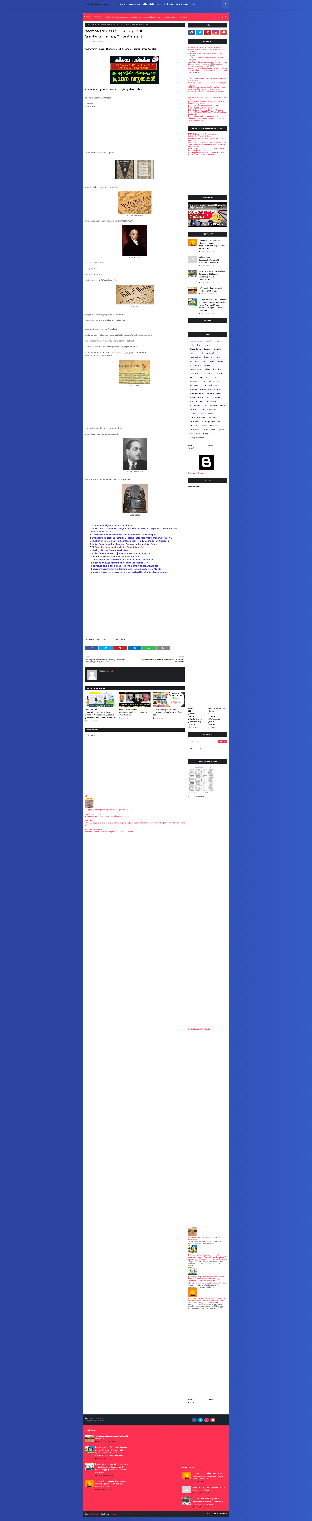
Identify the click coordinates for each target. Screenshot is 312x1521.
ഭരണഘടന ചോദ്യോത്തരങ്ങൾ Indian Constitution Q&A (120, 563)
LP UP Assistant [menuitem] (182, 4)
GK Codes (198, 365)
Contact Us (223, 1514)
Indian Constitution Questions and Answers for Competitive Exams (124, 544)
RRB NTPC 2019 (90, 798)
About (210, 445)
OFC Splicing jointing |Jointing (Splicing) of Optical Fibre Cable (109, 810)
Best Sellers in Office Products (200, 1029)
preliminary (193, 413)
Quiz (197, 426)
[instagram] (215, 32)
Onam (205, 405)
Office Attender (195, 405)
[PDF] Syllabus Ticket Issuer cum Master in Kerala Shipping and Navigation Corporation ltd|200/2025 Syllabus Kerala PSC (207, 118)
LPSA (116, 640)
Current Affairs (211, 353)
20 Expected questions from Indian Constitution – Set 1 (119, 547)
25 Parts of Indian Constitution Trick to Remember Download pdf (124, 534)
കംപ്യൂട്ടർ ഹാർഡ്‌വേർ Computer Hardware (205, 58)
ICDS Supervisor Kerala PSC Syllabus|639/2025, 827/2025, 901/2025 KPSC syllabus (206, 154)
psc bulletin (213, 417)
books (192, 345)
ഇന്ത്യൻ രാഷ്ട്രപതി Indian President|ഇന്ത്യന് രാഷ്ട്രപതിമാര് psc (125, 566)
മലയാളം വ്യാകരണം (197, 438)
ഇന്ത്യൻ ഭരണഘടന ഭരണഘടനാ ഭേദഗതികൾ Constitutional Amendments (130, 572)
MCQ (191, 401)
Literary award (195, 385)
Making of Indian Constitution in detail (110, 550)
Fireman (203, 361)
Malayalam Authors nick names (210, 389)
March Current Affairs (213, 397)
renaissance (214, 426)
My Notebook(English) (93, 829)
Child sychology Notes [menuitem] (152, 4)
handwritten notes (196, 369)
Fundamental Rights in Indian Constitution (112, 525)
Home (88, 25)
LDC (104, 640)
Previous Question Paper (198, 417)
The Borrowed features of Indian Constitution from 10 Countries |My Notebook (130, 541)
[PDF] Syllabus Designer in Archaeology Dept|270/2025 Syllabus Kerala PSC (203, 107)
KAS (98, 640)
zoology (205, 434)
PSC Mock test (194, 421)
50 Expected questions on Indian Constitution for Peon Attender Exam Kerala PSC (132, 538)
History (207, 369)
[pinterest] (207, 32)
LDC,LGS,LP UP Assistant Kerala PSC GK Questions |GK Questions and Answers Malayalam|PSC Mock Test (132, 17)
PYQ (191, 426)
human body (217, 369)
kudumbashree (195, 381)
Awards (208, 341)
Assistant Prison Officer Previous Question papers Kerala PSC (108, 816)
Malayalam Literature (214, 393)
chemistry (208, 345)
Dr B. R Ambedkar (131, 556)
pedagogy (213, 405)
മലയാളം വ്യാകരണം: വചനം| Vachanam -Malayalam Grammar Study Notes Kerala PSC (205, 48)
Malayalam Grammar (197, 393)
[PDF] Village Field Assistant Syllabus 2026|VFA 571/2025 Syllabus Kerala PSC (206, 150)
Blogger (114, 1514)
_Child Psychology (194, 722)
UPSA (123, 640)
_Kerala (211, 711)
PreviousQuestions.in (93, 814)
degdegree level (195, 357)
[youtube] (223, 32)
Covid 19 (200, 353)
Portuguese (193, 409)
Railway (204, 426)
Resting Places (194, 430)
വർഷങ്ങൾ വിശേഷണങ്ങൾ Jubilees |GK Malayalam (210, 289)
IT (196, 377)
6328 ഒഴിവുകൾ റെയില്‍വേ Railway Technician (206, 87)
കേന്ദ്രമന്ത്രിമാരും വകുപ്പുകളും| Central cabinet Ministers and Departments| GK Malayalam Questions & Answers (207, 64)
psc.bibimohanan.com (95, 4)
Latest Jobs (212, 727)
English (218, 357)
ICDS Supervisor (195, 373)
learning (211, 381)
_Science (191, 714)
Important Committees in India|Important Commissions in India (109, 832)
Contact (191, 448)
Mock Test (199, 401)
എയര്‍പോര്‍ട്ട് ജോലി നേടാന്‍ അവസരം (203, 89)
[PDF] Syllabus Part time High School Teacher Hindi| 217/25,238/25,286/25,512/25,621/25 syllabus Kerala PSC (207, 112)
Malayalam (193, 389)
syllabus (221, 430)
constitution (96, 25)
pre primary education (208, 409)
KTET (215, 377)
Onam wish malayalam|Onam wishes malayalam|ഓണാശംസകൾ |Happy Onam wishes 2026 (212, 244)
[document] (135, 549)
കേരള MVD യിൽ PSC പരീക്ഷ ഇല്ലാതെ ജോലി (206, 91)
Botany (199, 345)
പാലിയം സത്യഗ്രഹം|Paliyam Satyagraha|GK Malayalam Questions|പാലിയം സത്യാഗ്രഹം (212, 275)
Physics (222, 405)
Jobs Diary (89, 821)
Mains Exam (213, 385)
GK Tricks (207, 365)
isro (191, 377)
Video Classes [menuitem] (134, 4)
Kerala (208, 377)
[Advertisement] (135, 134)
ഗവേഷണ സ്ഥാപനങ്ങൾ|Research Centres (205, 54)
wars (198, 434)
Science (205, 430)
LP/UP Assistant (214, 719)
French (212, 361)
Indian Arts (220, 373)
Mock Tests (212, 724)
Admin (89, 42)
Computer (207, 349)
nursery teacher (211, 401)
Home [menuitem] (114, 4)
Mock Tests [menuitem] (168, 4)
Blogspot (96, 1514)
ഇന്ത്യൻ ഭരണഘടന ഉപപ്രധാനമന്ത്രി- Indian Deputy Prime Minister (127, 569)
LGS (110, 640)
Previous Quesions (207, 413)
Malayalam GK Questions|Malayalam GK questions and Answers (209, 260)
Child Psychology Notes (216, 708)
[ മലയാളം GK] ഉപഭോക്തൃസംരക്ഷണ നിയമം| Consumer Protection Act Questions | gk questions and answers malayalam (100, 713)
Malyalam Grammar (196, 397)
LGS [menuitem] (193, 4)
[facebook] (191, 32)
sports (213, 430)
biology (217, 341)
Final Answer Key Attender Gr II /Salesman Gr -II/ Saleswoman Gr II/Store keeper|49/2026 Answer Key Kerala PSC (207, 144)
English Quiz (194, 361)
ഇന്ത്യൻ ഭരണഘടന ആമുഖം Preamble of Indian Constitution (123, 559)
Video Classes (193, 727)
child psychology (195, 349)
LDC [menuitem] (121, 4)
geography (221, 361)
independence (208, 373)
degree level (208, 357)
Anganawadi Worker (196, 341)
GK (190, 365)
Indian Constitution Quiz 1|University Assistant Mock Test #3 (121, 553)
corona (192, 353)
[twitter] (199, 32)
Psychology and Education (211, 421)
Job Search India (194, 486)
